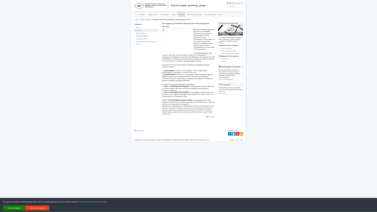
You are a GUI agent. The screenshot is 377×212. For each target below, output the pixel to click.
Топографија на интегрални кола (145, 41)
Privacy (237, 140)
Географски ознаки (141, 39)
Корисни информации (194, 14)
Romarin (224, 61)
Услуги (174, 14)
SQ (242, 3)
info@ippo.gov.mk (204, 140)
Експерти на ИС (210, 14)
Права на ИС (152, 14)
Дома (136, 19)
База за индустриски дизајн (230, 53)
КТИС (137, 44)
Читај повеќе (222, 93)
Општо (138, 27)
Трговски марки (140, 33)
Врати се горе (139, 130)
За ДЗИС (141, 14)
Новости (181, 14)
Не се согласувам (37, 208)
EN (239, 3)
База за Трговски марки (229, 51)
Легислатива (165, 14)
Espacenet (225, 59)
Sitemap (234, 3)
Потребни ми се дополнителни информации (92, 202)
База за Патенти (227, 48)
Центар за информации (226, 79)
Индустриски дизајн (142, 36)
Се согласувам (14, 208)
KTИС (220, 14)
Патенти (148, 19)
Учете (220, 37)
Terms (241, 140)
